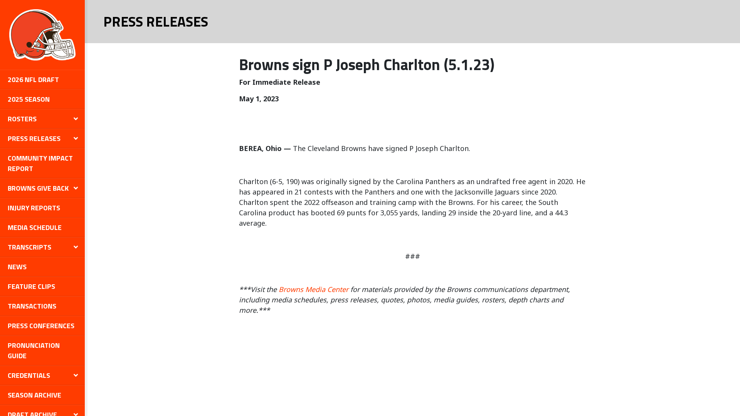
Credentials (29, 375)
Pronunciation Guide (34, 350)
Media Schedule (35, 227)
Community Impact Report (40, 163)
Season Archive (34, 395)
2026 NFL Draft (33, 79)
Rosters (22, 119)
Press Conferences (41, 325)
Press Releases (34, 138)
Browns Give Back (38, 188)
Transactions (32, 306)
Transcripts (29, 247)
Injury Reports (34, 208)
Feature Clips (31, 286)
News (17, 267)
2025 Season (29, 99)
